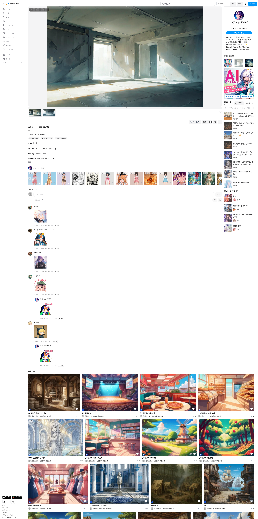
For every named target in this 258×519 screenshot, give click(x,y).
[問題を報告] (52, 225)
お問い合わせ (6, 510)
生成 (232, 4)
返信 (58, 225)
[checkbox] (34, 200)
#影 (29, 149)
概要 (3, 505)
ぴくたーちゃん (6, 508)
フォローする (239, 33)
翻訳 (29, 162)
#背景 (45, 149)
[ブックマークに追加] (210, 122)
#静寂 (50, 149)
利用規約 (4, 512)
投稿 (239, 4)
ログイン (253, 4)
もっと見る (249, 103)
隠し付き (38, 200)
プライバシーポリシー (8, 515)
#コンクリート (37, 149)
